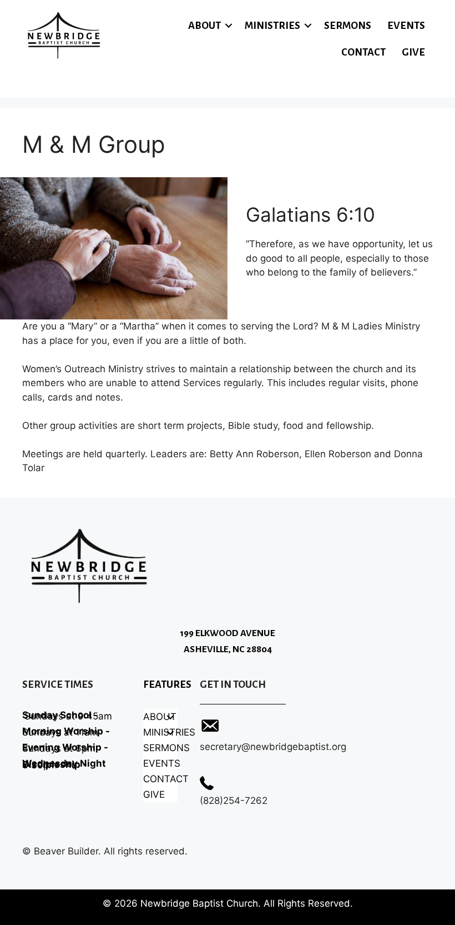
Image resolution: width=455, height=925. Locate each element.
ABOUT (204, 25)
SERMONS (347, 25)
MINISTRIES (272, 25)
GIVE (413, 52)
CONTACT (363, 52)
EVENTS (406, 25)
